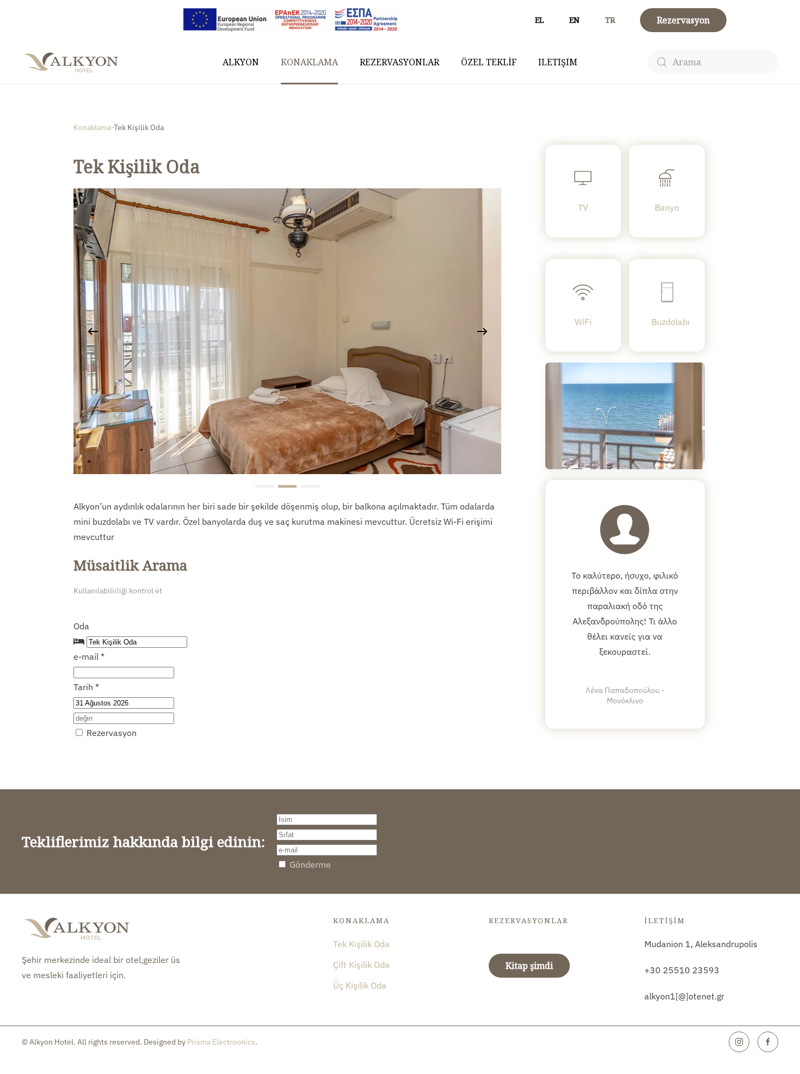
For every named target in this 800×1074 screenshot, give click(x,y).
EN (574, 20)
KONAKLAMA (309, 62)
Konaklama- (93, 127)
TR (610, 20)
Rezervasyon (683, 20)
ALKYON (241, 62)
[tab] (264, 486)
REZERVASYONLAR (399, 62)
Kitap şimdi (529, 966)
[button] (93, 331)
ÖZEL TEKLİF (488, 62)
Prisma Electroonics (221, 1042)
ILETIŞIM (557, 62)
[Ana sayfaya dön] (72, 62)
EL (539, 20)
